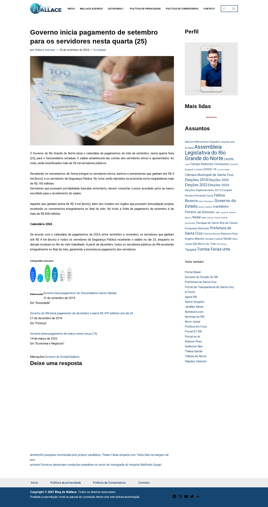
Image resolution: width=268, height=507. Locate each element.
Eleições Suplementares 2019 (203, 190)
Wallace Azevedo (91, 8)
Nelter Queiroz (207, 218)
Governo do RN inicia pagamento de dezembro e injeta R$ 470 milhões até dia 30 (81, 313)
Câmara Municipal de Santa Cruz (209, 175)
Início (71, 8)
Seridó (227, 238)
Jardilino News (194, 306)
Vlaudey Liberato (196, 361)
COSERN (198, 169)
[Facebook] (174, 497)
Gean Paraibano (206, 201)
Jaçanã (224, 212)
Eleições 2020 (219, 180)
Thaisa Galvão (194, 351)
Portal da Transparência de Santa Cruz (209, 287)
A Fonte (190, 292)
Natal (196, 217)
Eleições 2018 (196, 180)
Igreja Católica (205, 207)
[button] (124, 8)
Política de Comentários (182, 8)
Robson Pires (193, 341)
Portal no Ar (192, 336)
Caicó (187, 164)
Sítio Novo (222, 244)
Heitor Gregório (194, 302)
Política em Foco (196, 326)
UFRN (226, 249)
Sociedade (99, 50)
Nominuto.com (194, 312)
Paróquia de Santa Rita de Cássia (216, 223)
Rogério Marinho (195, 238)
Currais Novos (223, 170)
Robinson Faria (229, 233)
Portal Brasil (193, 272)
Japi (217, 212)
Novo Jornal (192, 321)
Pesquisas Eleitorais (197, 228)
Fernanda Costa (204, 195)
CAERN (229, 159)
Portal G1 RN (193, 331)
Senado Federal (214, 238)
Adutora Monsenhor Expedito (202, 141)
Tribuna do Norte (195, 356)
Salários (74, 357)
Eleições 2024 (218, 185)
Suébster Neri (194, 346)
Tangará (190, 249)
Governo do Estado (57, 357)
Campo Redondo (201, 164)
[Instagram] (180, 497)
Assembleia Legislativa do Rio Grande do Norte (205, 152)
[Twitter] (192, 497)
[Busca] (234, 8)
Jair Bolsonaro (206, 212)
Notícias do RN (194, 316)
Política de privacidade (145, 8)
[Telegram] (198, 497)
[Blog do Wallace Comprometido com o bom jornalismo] (45, 8)
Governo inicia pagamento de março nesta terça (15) (63, 333)
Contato (209, 8)
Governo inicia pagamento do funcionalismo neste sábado (80, 293)
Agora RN (191, 297)
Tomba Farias (209, 249)
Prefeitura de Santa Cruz (201, 282)
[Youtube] (186, 497)
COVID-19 (209, 169)
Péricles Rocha (211, 233)
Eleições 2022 (196, 185)
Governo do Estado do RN (201, 277)
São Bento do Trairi (204, 243)
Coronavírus (221, 164)
